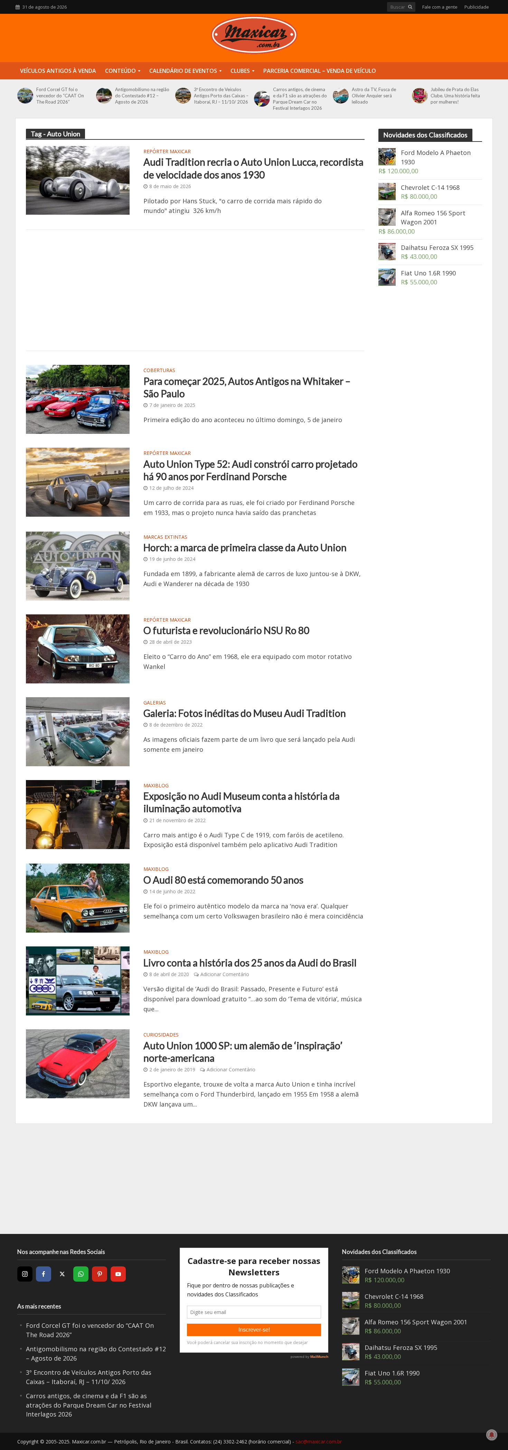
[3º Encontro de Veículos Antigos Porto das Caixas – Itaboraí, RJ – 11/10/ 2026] (183, 96)
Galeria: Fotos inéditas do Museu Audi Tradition (244, 713)
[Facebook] (43, 1274)
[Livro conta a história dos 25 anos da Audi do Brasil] (78, 980)
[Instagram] (24, 1274)
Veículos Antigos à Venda (58, 71)
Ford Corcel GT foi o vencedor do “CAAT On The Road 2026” (60, 96)
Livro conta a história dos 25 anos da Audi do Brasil (250, 963)
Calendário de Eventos (183, 71)
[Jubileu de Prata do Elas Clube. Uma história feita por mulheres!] (419, 96)
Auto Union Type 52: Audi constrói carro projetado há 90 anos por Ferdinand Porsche (250, 470)
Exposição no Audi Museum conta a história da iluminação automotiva (241, 802)
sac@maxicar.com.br (318, 1441)
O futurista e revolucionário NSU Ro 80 (226, 630)
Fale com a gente (440, 7)
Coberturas (159, 370)
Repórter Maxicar (167, 152)
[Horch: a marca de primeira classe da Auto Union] (78, 565)
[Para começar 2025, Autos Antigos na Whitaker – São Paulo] (78, 399)
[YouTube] (118, 1274)
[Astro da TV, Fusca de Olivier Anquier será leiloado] (340, 96)
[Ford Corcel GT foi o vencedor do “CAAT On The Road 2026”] (25, 96)
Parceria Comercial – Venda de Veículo (319, 71)
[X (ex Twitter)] (62, 1274)
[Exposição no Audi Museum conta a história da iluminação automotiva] (78, 813)
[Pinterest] (99, 1274)
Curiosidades (161, 1035)
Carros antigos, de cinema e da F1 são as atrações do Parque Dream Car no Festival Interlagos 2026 (300, 99)
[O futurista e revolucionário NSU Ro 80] (78, 648)
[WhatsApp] (80, 1274)
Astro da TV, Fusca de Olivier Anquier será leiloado (374, 96)
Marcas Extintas (165, 537)
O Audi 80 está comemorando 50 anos (223, 880)
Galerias (154, 703)
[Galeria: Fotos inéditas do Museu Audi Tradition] (78, 731)
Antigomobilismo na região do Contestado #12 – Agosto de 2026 (142, 96)
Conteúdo (120, 71)
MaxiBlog (156, 786)
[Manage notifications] (491, 1434)
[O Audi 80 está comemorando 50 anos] (78, 897)
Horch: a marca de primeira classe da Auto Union (245, 547)
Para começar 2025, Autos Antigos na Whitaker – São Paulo (246, 387)
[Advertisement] (195, 290)
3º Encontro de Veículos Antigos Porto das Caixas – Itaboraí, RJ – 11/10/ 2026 (221, 96)
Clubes (240, 71)
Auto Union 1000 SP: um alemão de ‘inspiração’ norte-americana (242, 1052)
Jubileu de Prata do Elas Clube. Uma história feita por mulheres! (455, 96)
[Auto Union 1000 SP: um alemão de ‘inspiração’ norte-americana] (78, 1063)
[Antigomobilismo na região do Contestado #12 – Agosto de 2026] (104, 96)
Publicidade (476, 7)
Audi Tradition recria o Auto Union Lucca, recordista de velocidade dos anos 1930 (253, 168)
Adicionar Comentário (224, 974)
